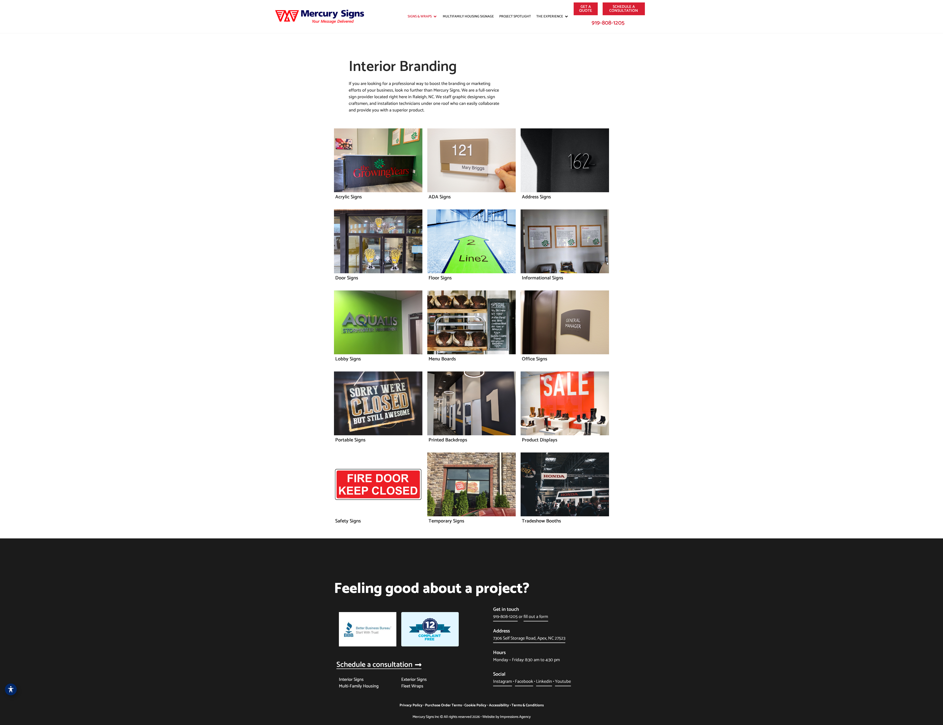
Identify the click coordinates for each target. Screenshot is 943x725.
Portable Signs (350, 440)
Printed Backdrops (448, 440)
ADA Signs (440, 197)
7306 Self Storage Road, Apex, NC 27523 (529, 638)
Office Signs (534, 359)
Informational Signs (542, 278)
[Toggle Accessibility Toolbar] (11, 689)
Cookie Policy (475, 705)
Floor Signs (440, 278)
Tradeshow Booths (541, 521)
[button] (422, 16)
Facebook (524, 681)
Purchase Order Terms (443, 705)
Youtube (563, 681)
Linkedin (544, 681)
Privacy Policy (411, 705)
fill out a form (536, 616)
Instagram (502, 681)
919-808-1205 (608, 23)
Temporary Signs (446, 521)
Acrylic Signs (348, 197)
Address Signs (536, 197)
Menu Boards (442, 359)
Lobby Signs (348, 359)
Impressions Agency (515, 717)
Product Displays (539, 440)
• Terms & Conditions (526, 705)
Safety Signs (348, 521)
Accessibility (499, 705)
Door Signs (346, 278)
